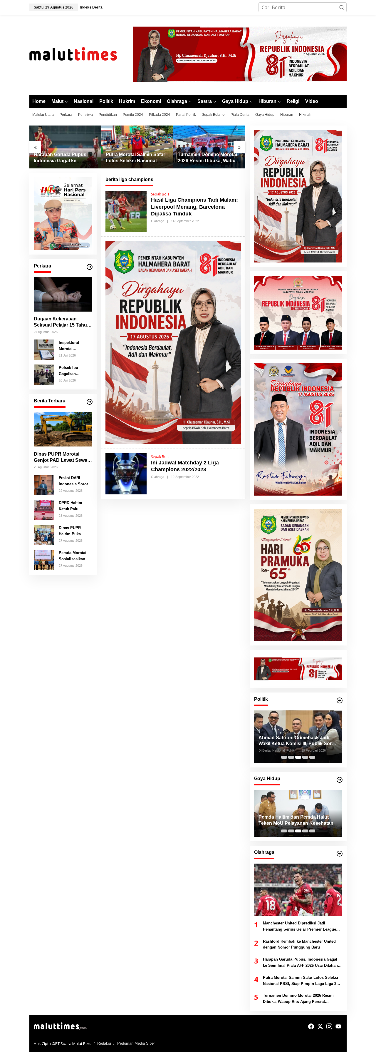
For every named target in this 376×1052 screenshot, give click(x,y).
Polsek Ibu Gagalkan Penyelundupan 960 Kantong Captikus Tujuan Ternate (73, 371)
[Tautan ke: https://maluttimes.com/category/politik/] (339, 700)
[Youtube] (338, 1026)
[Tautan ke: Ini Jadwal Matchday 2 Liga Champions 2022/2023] (126, 473)
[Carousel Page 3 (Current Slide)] (298, 757)
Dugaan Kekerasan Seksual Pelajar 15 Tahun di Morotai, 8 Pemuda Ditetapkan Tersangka (62, 322)
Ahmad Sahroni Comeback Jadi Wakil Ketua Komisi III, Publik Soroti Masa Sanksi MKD (297, 741)
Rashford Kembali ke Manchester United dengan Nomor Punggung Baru (299, 944)
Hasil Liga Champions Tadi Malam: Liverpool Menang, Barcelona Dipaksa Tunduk (194, 207)
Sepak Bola (160, 194)
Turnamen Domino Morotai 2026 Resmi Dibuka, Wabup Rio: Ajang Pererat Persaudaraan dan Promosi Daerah (208, 158)
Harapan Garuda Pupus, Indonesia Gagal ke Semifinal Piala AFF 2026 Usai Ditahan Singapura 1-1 (64, 158)
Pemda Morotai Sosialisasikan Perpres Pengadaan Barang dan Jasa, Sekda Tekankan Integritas (74, 556)
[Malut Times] (80, 54)
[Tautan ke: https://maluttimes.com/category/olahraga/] (339, 853)
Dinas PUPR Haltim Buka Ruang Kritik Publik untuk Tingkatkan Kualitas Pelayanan (70, 531)
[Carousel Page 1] (284, 757)
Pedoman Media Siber (136, 1043)
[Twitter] (320, 1026)
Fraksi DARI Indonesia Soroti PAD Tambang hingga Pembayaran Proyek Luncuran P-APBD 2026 (74, 481)
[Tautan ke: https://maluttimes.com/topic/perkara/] (89, 266)
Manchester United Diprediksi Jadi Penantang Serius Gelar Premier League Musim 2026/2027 (299, 927)
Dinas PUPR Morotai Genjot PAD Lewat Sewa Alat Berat (60, 457)
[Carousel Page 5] (312, 757)
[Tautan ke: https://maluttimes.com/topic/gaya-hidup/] (339, 779)
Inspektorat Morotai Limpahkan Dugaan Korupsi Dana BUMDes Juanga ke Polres (74, 346)
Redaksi (104, 1043)
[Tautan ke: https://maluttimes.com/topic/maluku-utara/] (89, 401)
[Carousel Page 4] (305, 757)
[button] (342, 7)
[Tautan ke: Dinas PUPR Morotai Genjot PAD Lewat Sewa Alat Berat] (63, 429)
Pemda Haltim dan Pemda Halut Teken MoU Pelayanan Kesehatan (295, 820)
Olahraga (157, 221)
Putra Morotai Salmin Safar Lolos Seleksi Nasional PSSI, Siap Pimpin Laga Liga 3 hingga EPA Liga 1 (135, 158)
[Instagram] (329, 1026)
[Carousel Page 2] (291, 757)
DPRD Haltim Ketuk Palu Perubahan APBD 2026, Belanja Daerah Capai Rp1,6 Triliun (74, 506)
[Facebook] (311, 1026)
